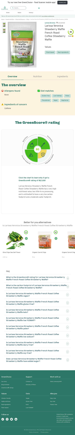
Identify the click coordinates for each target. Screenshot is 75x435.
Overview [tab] (12, 76)
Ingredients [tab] (62, 76)
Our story (4, 381)
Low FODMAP (29, 408)
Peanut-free (53, 404)
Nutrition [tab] (37, 76)
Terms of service (33, 432)
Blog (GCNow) (5, 384)
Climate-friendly (6, 398)
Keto (27, 404)
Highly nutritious (5, 401)
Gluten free (46, 96)
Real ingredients (63, 52)
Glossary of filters (31, 384)
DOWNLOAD (62, 2)
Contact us (29, 381)
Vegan (55, 100)
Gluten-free (29, 401)
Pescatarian (46, 100)
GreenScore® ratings (7, 388)
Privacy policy (44, 432)
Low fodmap (58, 96)
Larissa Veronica (50, 23)
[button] (18, 8)
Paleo (67, 96)
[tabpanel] (37, 95)
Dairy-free (53, 398)
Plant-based (50, 52)
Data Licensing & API (56, 381)
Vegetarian (64, 100)
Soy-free (52, 401)
